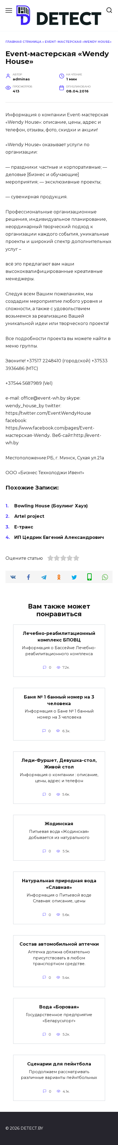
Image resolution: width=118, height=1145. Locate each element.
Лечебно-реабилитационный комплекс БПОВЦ (59, 637)
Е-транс (23, 527)
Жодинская (59, 823)
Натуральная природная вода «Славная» (59, 884)
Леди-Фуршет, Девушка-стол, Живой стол (59, 764)
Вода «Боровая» (59, 1007)
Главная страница (23, 42)
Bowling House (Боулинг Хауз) (51, 505)
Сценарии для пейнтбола (59, 1063)
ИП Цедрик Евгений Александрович (59, 537)
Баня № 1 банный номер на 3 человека (59, 700)
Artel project (29, 516)
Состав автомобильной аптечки (59, 944)
